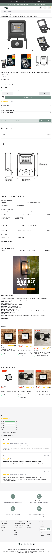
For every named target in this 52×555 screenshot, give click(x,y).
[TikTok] (24, 544)
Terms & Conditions (18, 525)
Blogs (28, 525)
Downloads (3, 120)
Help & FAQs (4, 523)
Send (48, 529)
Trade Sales (16, 529)
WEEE (2, 530)
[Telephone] (40, 7)
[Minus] (7, 93)
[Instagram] (31, 544)
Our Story (29, 523)
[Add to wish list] (3, 97)
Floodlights (17, 14)
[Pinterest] (34, 544)
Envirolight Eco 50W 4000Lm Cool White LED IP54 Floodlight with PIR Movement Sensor (8, 351)
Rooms (15, 536)
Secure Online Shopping (19, 523)
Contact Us (3, 525)
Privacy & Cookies (18, 527)
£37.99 (46, 120)
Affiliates (29, 527)
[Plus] (44, 93)
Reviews (30, 120)
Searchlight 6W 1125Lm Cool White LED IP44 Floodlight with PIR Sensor (42, 353)
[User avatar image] (45, 7)
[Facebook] (28, 544)
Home (2, 14)
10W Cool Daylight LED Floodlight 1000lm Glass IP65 (8, 392)
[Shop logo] (6, 8)
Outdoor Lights (9, 14)
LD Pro (15, 530)
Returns (3, 529)
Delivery (3, 527)
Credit (15, 534)
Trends (15, 532)
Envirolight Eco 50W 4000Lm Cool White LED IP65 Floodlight (25, 351)
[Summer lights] (26, 275)
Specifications (17, 120)
